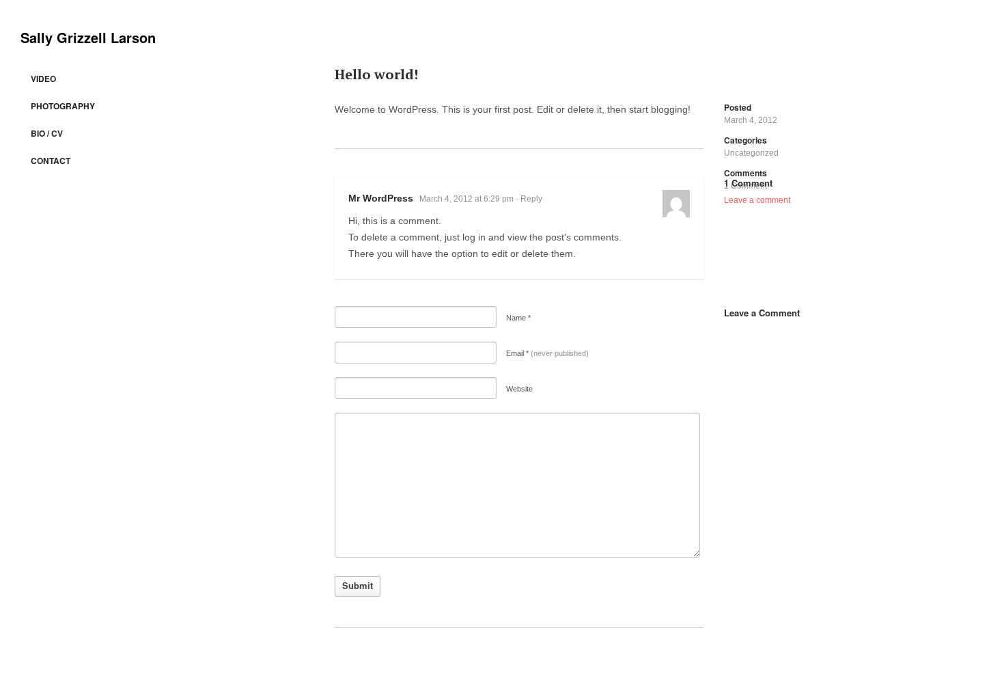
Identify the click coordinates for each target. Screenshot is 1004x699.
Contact (50, 160)
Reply (531, 199)
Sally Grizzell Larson (88, 37)
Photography (63, 106)
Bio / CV (47, 133)
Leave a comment (757, 200)
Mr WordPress (380, 198)
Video (43, 78)
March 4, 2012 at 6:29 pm (466, 199)
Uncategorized (751, 153)
